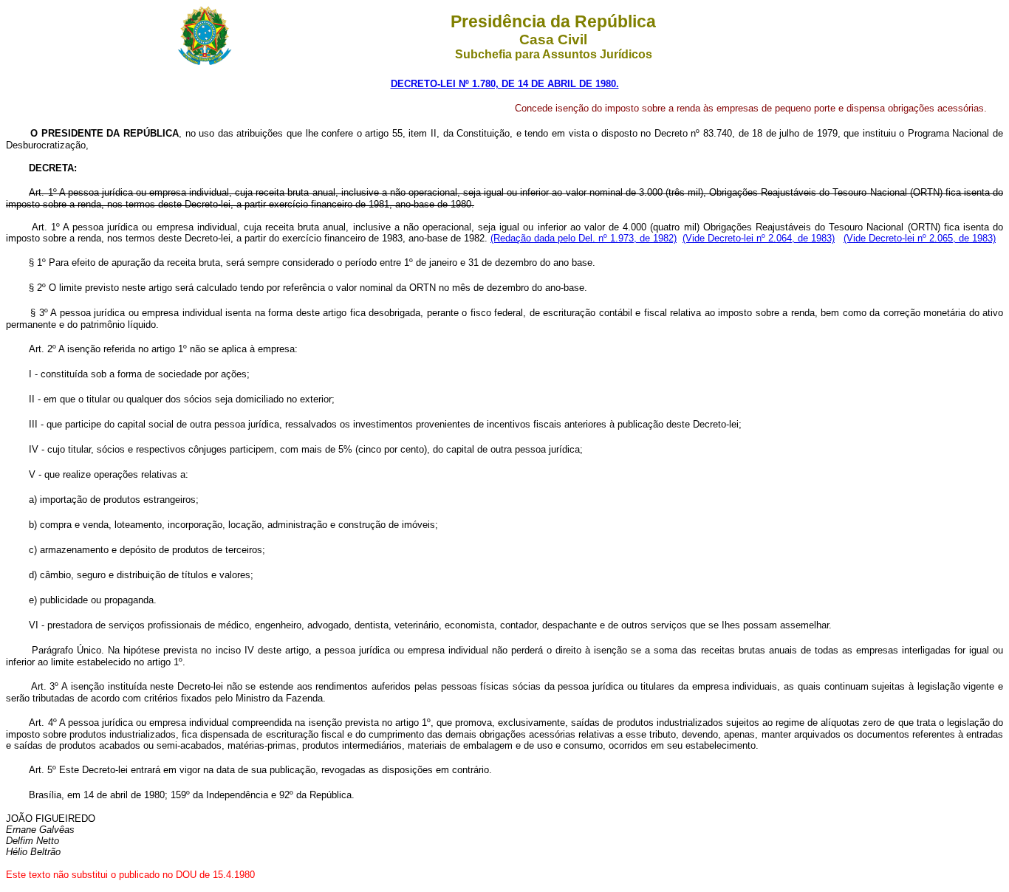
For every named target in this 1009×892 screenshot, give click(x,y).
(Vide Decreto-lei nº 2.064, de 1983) (759, 238)
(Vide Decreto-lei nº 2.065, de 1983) (920, 238)
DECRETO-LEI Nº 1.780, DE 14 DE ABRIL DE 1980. (505, 83)
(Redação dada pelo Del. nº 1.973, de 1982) (583, 238)
